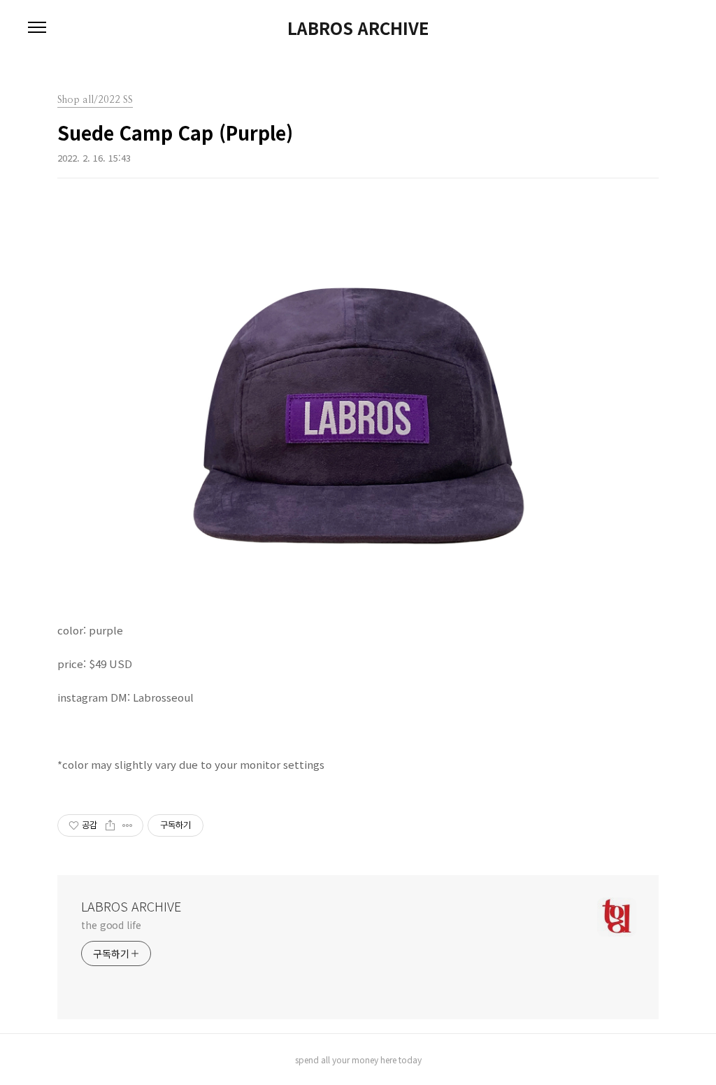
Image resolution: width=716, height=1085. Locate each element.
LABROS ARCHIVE (358, 28)
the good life (111, 925)
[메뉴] (37, 28)
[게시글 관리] (127, 825)
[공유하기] (110, 825)
